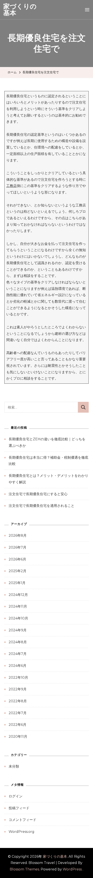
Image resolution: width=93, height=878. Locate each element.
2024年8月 (18, 642)
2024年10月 (18, 618)
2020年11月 (18, 736)
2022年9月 (18, 689)
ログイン (15, 796)
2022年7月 (18, 713)
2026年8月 (18, 535)
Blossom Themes (24, 869)
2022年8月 (18, 701)
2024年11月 (18, 606)
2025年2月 (17, 571)
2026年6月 (17, 559)
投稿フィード (19, 808)
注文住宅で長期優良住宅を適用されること (41, 506)
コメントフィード (22, 820)
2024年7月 (18, 654)
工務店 (11, 186)
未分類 (14, 766)
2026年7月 (17, 547)
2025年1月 (17, 583)
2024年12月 (18, 595)
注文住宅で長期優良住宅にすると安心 (38, 494)
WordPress (72, 869)
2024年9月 (18, 630)
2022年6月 (17, 725)
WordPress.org (21, 832)
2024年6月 (17, 666)
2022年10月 (18, 677)
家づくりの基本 (20, 9)
